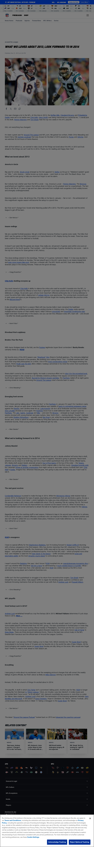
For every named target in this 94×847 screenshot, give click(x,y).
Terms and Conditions (13, 820)
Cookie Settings (33, 837)
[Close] (90, 818)
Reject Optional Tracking (79, 842)
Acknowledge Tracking (57, 842)
